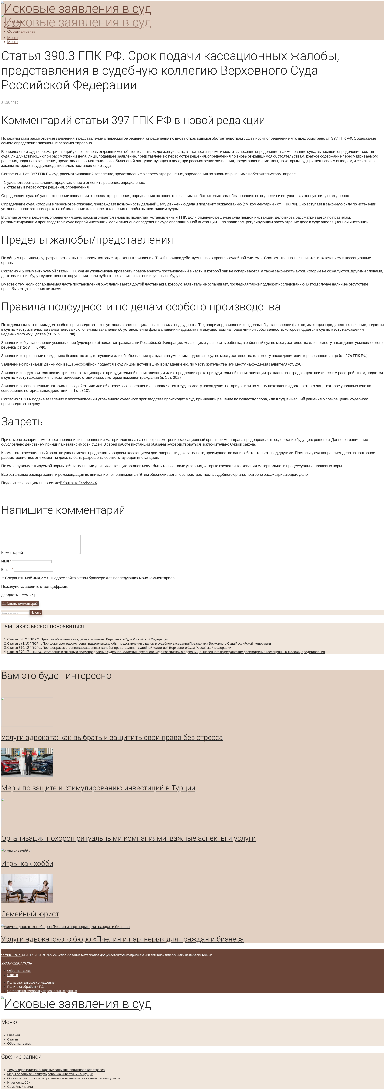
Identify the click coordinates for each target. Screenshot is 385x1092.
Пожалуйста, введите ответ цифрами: (34, 586)
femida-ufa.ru (11, 955)
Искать (36, 612)
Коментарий (12, 552)
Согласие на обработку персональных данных (42, 991)
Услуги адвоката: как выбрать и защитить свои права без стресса (112, 737)
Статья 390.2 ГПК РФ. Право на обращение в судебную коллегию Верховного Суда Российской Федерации (87, 639)
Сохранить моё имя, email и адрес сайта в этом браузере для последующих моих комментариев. (90, 578)
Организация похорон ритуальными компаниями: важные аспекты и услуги (128, 838)
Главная (13, 1035)
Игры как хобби (27, 863)
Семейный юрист (30, 914)
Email (7, 569)
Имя (6, 561)
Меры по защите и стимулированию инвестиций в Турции (98, 788)
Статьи (12, 975)
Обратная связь (21, 31)
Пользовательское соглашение (30, 982)
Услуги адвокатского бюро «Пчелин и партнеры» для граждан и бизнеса (122, 939)
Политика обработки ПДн (26, 986)
